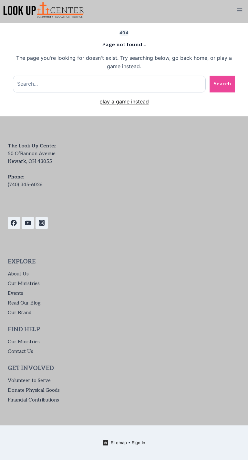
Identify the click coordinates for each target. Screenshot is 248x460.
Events (15, 293)
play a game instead (124, 101)
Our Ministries (24, 283)
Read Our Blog (24, 303)
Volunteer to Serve (29, 380)
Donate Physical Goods (34, 390)
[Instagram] (42, 223)
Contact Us (20, 351)
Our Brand (19, 313)
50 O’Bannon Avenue (32, 153)
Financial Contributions (33, 400)
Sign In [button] (138, 442)
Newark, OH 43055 (30, 161)
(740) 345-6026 (25, 184)
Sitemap (119, 442)
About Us (18, 274)
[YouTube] (28, 223)
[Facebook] (14, 223)
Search (222, 84)
